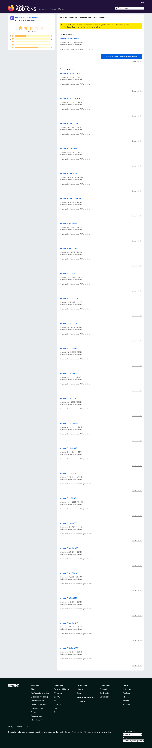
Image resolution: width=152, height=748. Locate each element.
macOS (57, 697)
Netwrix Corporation (26, 20)
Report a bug (36, 716)
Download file (137, 61)
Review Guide (37, 720)
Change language (129, 731)
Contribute (104, 693)
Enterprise (81, 701)
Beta (79, 693)
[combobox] (129, 8)
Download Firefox (61, 689)
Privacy (10, 727)
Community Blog (38, 708)
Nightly (80, 689)
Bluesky (126, 701)
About (33, 689)
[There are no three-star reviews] (32, 41)
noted (27, 732)
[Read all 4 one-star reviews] (32, 47)
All (55, 712)
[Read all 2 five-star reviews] (32, 36)
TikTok (126, 697)
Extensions (43, 9)
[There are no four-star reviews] (32, 39)
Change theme (128, 738)
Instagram (127, 689)
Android (57, 704)
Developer (104, 697)
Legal (27, 727)
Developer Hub (37, 701)
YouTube (126, 693)
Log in (142, 2)
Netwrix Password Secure (26, 17)
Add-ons (35, 685)
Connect (103, 689)
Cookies (19, 727)
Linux (56, 708)
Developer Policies (39, 704)
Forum (33, 712)
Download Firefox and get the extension (121, 56)
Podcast (126, 704)
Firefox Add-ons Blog (40, 693)
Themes (53, 9)
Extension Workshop (39, 697)
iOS (55, 701)
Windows (58, 693)
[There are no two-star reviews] (32, 44)
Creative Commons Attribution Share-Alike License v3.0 (78, 732)
